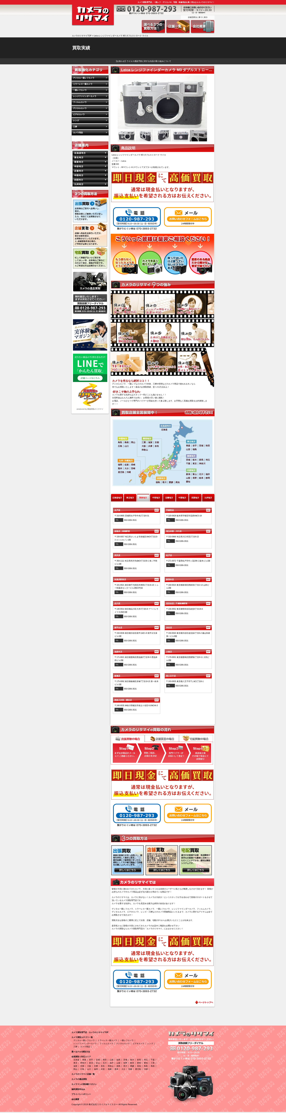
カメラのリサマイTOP (81, 36)
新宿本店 (188, 579)
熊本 (116, 1069)
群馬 (139, 1060)
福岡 (96, 1069)
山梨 (118, 1063)
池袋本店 (136, 652)
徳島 (118, 1066)
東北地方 (130, 498)
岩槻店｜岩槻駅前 (136, 531)
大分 (123, 1069)
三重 (153, 1063)
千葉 (153, 1060)
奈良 (103, 1066)
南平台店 (136, 627)
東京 (75, 1063)
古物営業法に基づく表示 (197, 17)
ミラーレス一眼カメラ (83, 84)
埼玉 (146, 1060)
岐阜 (132, 1063)
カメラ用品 (78, 132)
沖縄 (146, 1069)
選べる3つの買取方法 (81, 1052)
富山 (98, 1063)
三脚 (75, 126)
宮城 (98, 1060)
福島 (118, 1060)
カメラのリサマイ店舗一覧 (83, 1074)
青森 (84, 1060)
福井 (112, 1063)
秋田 (105, 1060)
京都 (82, 1066)
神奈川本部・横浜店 (136, 700)
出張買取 (127, 738)
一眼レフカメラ (80, 90)
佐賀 (103, 1069)
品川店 (136, 603)
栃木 (132, 1060)
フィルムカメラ (80, 102)
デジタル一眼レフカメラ (83, 78)
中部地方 (156, 498)
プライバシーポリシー (81, 1094)
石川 (105, 1063)
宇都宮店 (188, 510)
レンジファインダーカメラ (84, 96)
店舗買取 (162, 738)
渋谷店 (188, 627)
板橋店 (136, 676)
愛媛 (132, 1066)
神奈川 (83, 1063)
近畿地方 (169, 498)
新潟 (91, 1063)
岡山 (75, 1069)
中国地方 (182, 498)
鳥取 (146, 1066)
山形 (112, 1060)
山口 (89, 1069)
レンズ (76, 120)
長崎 (110, 1069)
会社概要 (75, 1099)
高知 (139, 1066)
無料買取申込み (78, 1089)
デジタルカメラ (80, 108)
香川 (125, 1066)
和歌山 (111, 1066)
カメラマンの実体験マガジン (84, 1084)
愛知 (146, 1063)
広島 (82, 1069)
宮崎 (130, 1069)
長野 (125, 1063)
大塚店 (188, 652)
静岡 (139, 1063)
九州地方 (208, 498)
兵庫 (96, 1066)
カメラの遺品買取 (79, 1079)
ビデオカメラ (79, 114)
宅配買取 (196, 738)
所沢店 (136, 555)
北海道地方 (117, 498)
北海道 (76, 1060)
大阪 (89, 1066)
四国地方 (195, 498)
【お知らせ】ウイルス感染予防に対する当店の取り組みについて (143, 61)
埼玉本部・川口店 (188, 531)
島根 (153, 1066)
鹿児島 (138, 1069)
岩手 (91, 1060)
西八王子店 (188, 676)
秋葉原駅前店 (136, 579)
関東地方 (143, 498)
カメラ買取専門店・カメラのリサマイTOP (90, 1032)
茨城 (125, 1060)
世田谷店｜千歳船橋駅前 (188, 603)
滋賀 (75, 1066)
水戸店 (136, 510)
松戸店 (188, 555)
